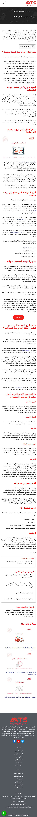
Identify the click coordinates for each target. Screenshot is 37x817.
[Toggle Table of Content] (32, 46)
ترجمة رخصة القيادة (16, 232)
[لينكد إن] (14, 741)
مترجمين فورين (18, 387)
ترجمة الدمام (18, 765)
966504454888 (15, 804)
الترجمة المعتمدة (18, 773)
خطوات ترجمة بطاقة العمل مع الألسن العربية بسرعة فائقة (20, 697)
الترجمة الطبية (18, 782)
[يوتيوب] (18, 741)
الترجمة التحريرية (18, 751)
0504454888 (16, 801)
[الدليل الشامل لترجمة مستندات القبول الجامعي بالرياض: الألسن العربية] (19, 661)
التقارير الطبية (26, 350)
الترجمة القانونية (18, 785)
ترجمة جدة (18, 762)
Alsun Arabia (22, 815)
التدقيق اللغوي (18, 759)
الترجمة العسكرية (18, 776)
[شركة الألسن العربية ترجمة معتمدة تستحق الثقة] (30, 3)
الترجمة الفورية (18, 754)
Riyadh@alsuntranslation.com (13, 807)
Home (28, 11)
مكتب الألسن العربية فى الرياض (27, 162)
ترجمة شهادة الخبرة (28, 247)
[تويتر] (22, 741)
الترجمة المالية (19, 787)
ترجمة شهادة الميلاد (20, 219)
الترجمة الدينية (18, 779)
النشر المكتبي (18, 757)
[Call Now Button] (4, 813)
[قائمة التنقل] (3, 3)
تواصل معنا (19, 317)
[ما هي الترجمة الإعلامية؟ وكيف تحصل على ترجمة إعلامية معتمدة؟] (19, 636)
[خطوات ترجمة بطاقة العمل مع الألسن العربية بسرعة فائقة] (19, 686)
